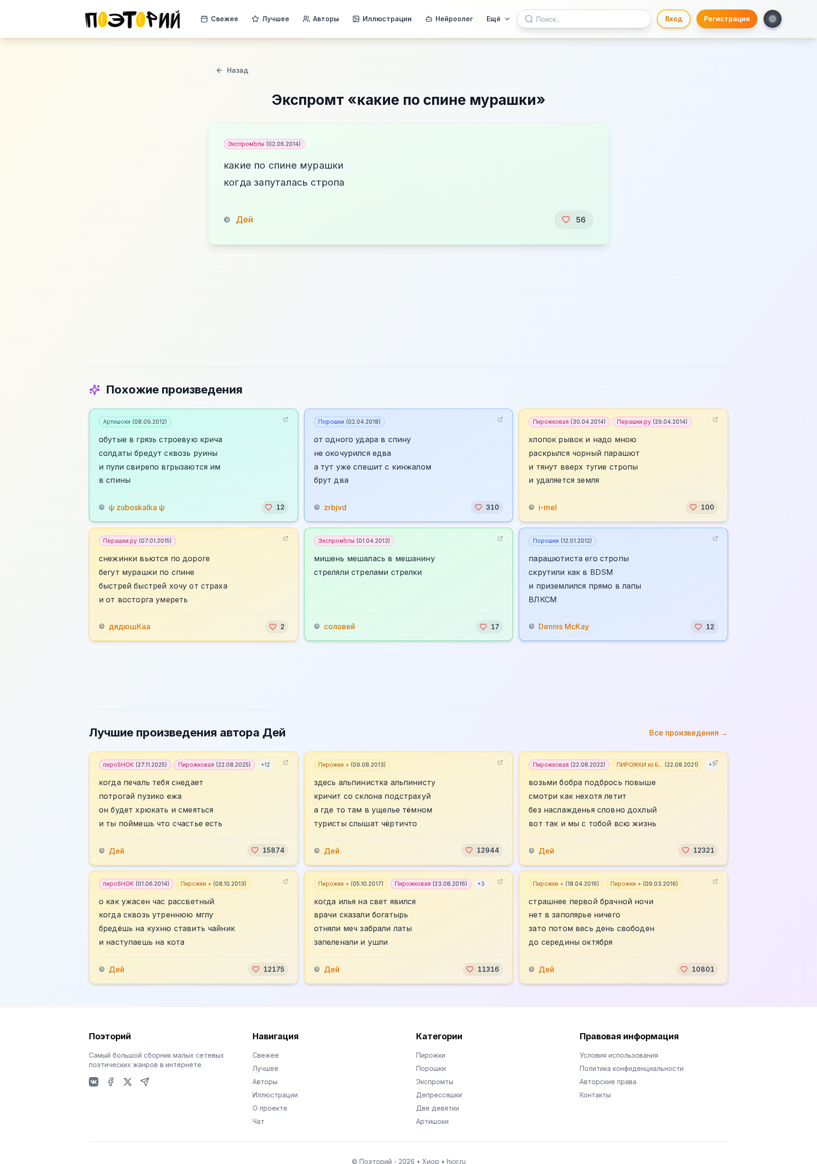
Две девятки (437, 1108)
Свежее (224, 19)
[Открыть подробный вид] (285, 419)
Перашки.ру (652, 421)
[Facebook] (110, 1082)
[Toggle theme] (772, 18)
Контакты (595, 1095)
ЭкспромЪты (264, 143)
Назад (237, 70)
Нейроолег (454, 19)
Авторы (326, 19)
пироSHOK (135, 764)
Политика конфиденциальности (632, 1068)
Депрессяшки (439, 1095)
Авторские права (608, 1082)
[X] (127, 1082)
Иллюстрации (387, 19)
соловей (339, 627)
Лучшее (275, 19)
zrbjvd (335, 507)
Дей (244, 219)
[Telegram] (144, 1082)
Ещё (494, 19)
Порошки (349, 421)
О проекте (269, 1108)
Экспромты (434, 1082)
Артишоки (135, 421)
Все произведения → (688, 732)
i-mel (548, 507)
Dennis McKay (564, 627)
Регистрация (727, 19)
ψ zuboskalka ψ (137, 507)
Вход (673, 19)
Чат (258, 1121)
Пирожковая (569, 421)
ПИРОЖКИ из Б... (657, 764)
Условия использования (619, 1055)
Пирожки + (352, 764)
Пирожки (430, 1055)
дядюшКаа (129, 627)
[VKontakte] (93, 1082)
